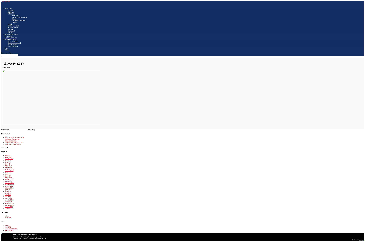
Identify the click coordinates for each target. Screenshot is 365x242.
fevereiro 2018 (9, 200)
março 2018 (8, 198)
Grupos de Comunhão (18, 20)
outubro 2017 (9, 207)
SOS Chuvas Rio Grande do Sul (14, 137)
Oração (14, 22)
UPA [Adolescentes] (14, 43)
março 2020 (8, 166)
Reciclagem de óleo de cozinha (14, 142)
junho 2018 (8, 193)
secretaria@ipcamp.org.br (37, 238)
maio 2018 (8, 195)
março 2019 (8, 178)
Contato (10, 29)
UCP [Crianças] (13, 41)
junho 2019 (8, 172)
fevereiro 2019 (9, 179)
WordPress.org (9, 230)
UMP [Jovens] (12, 44)
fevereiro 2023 (9, 159)
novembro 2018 (9, 184)
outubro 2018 (9, 186)
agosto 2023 (8, 157)
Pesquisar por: (5, 129)
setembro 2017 (9, 208)
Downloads (11, 31)
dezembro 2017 (9, 203)
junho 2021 (8, 160)
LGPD (10, 32)
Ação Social (15, 15)
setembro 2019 (9, 171)
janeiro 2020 (8, 167)
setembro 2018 (9, 188)
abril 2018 (8, 196)
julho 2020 (8, 162)
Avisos (7, 216)
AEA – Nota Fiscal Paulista (13, 144)
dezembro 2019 (9, 169)
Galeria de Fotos (13, 27)
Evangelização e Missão (19, 17)
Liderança (11, 12)
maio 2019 (8, 174)
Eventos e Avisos (13, 26)
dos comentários (11, 228)
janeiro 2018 (8, 201)
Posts (8, 227)
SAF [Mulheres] (13, 46)
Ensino (14, 19)
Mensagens (8, 217)
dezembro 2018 (9, 183)
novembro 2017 (9, 205)
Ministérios (11, 14)
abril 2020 (8, 164)
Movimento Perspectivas (12, 139)
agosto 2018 (8, 189)
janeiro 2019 (8, 181)
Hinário (7, 50)
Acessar (7, 225)
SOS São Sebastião (10, 141)
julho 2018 (8, 191)
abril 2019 (8, 176)
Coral (10, 24)
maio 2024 (8, 155)
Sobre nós (11, 10)
